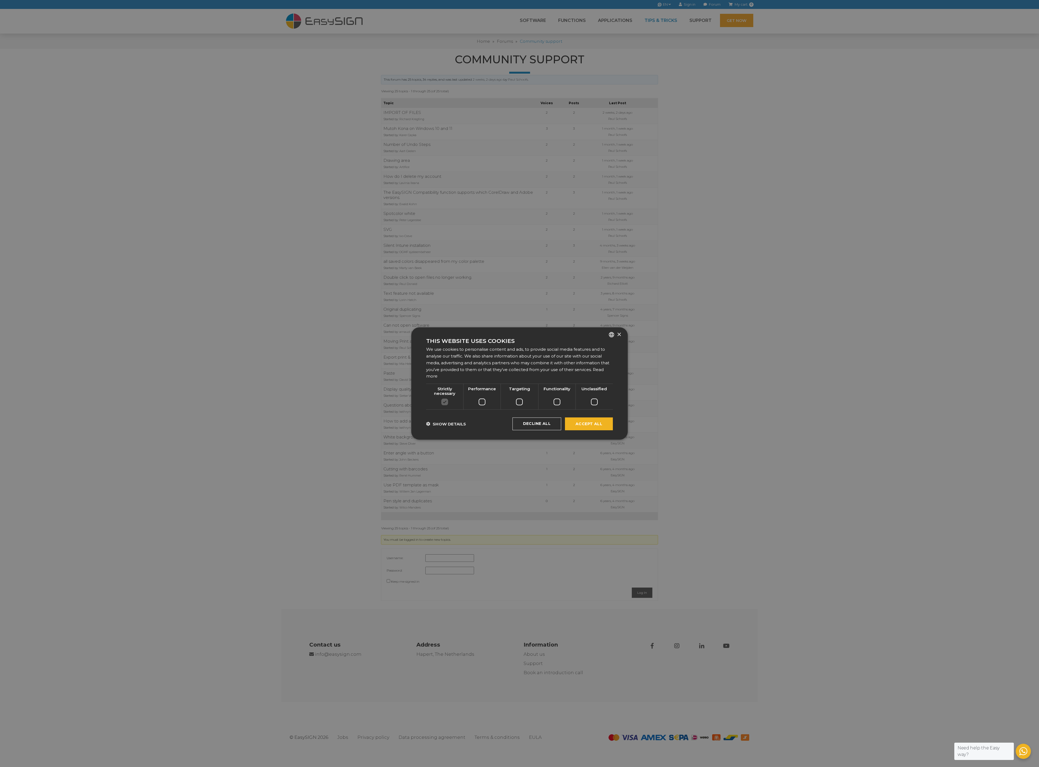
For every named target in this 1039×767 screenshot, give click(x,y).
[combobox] (611, 334)
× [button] (619, 334)
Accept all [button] (589, 423)
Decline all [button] (537, 423)
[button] (446, 424)
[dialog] (519, 383)
